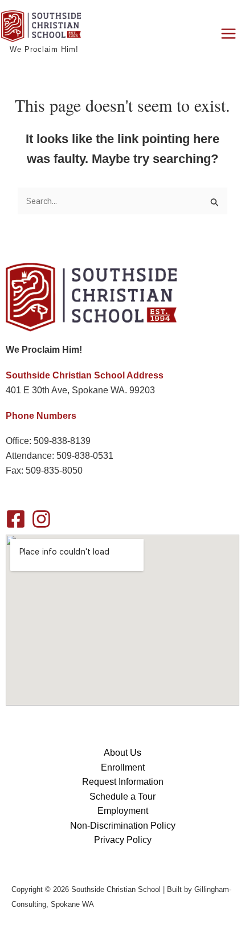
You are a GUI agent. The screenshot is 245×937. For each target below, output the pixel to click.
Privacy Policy (123, 840)
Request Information (123, 782)
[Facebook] (16, 519)
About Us (122, 752)
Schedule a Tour (122, 796)
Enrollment (123, 767)
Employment (122, 811)
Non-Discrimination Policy (122, 825)
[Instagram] (41, 519)
